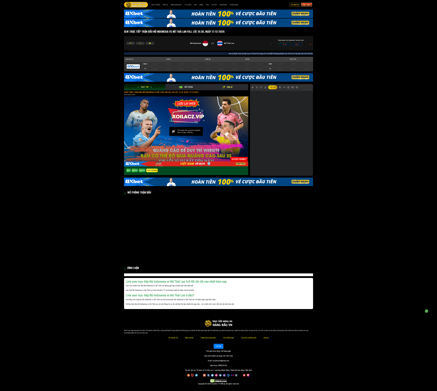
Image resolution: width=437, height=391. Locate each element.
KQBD (201, 5)
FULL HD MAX (152, 170)
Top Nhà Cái (295, 4)
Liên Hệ (266, 338)
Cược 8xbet (306, 4)
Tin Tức (214, 5)
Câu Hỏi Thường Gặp (248, 338)
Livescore (223, 5)
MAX (128, 170)
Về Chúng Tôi (173, 338)
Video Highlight (176, 5)
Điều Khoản (189, 338)
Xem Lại (165, 5)
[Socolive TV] (136, 4)
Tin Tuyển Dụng (228, 338)
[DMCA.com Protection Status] (218, 381)
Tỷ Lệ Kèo (187, 5)
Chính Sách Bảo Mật (208, 338)
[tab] (144, 87)
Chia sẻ (229, 87)
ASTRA (135, 170)
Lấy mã (218, 346)
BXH (195, 5)
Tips (207, 5)
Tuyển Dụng (234, 5)
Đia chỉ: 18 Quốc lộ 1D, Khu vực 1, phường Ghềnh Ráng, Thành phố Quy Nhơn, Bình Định (221, 370)
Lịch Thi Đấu (155, 5)
